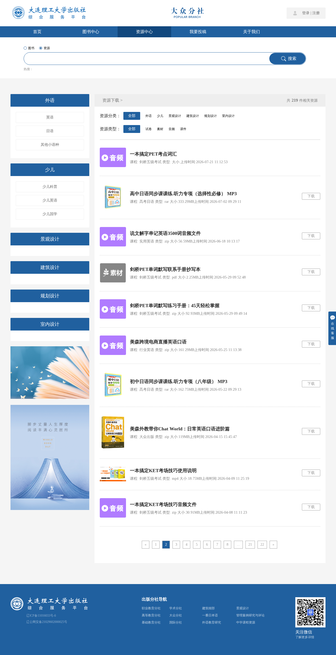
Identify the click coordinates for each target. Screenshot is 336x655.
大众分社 (175, 615)
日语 (50, 131)
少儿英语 (50, 200)
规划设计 (49, 295)
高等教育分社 (151, 615)
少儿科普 (50, 187)
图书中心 (90, 31)
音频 (172, 129)
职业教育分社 (151, 608)
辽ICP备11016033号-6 (41, 615)
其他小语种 (50, 145)
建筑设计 (49, 267)
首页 (37, 31)
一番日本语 (210, 615)
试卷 (148, 129)
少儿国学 (50, 214)
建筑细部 (208, 608)
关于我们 (251, 31)
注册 (316, 13)
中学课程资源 (245, 622)
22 (262, 544)
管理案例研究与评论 (250, 615)
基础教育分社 (151, 622)
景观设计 (49, 239)
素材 (160, 129)
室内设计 (49, 324)
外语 (50, 100)
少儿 (50, 169)
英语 (50, 117)
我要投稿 (198, 31)
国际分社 (175, 622)
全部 (131, 116)
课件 (183, 129)
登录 (305, 13)
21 (250, 544)
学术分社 (175, 608)
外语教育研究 (211, 622)
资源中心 (144, 31)
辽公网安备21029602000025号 (46, 622)
